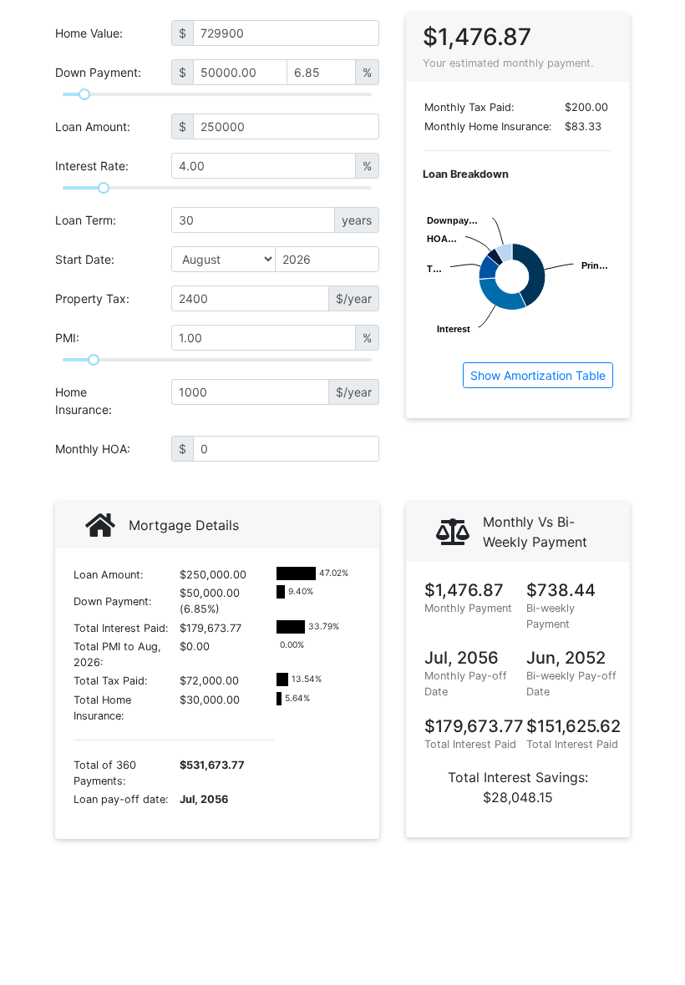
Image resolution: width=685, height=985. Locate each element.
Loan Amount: (92, 126)
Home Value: (89, 33)
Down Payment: (98, 72)
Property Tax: (92, 298)
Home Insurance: (83, 401)
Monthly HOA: (92, 449)
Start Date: (84, 259)
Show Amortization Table (538, 375)
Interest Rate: (92, 166)
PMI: (67, 338)
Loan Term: (85, 220)
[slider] (84, 94)
